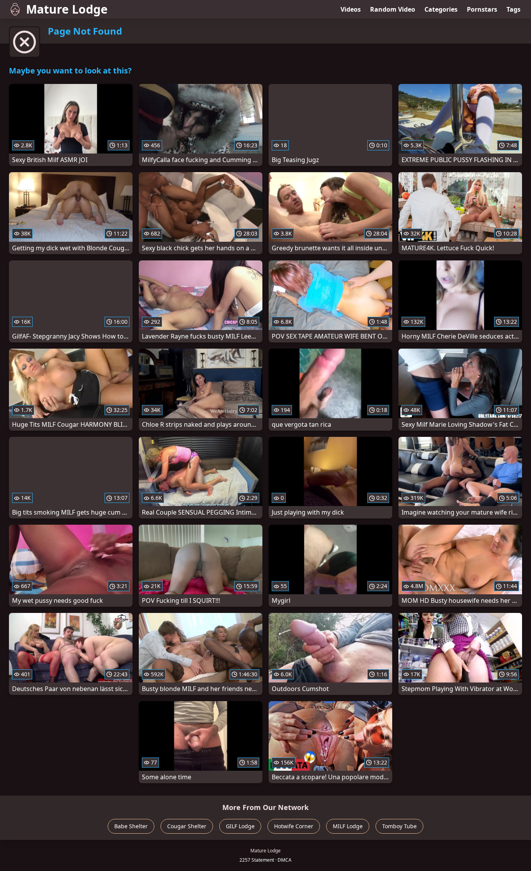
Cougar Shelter (186, 826)
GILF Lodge (240, 826)
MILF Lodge (348, 826)
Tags (514, 9)
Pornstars (482, 9)
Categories (441, 9)
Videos (351, 9)
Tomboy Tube (399, 826)
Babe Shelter (131, 826)
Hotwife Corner (293, 826)
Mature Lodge (67, 9)
